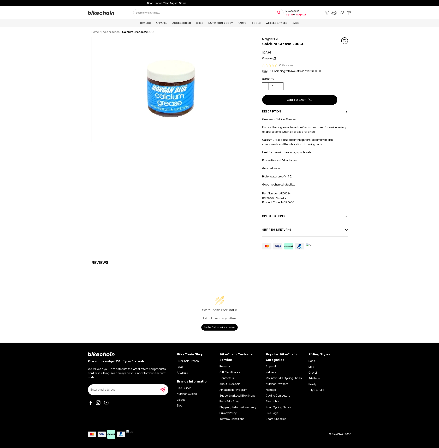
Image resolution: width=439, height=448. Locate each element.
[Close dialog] (283, 197)
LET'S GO (253, 261)
